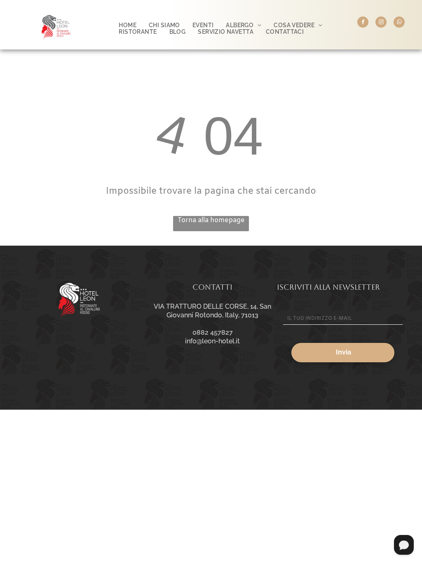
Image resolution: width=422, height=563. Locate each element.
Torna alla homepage (211, 220)
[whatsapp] (399, 23)
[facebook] (362, 23)
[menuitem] (128, 25)
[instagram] (381, 23)
